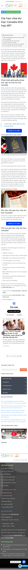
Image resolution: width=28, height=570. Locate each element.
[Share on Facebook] (10, 356)
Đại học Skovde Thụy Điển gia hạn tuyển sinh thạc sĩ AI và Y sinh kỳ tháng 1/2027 (12, 411)
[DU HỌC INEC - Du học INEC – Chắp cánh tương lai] (14, 5)
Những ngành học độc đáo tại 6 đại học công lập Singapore (14, 416)
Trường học (14, 382)
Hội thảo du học (14, 389)
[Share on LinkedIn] (20, 356)
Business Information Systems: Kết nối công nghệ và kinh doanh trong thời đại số (13, 406)
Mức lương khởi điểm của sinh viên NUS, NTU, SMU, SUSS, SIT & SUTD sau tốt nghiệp (13, 402)
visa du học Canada (8, 53)
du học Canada (14, 90)
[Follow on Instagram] (17, 460)
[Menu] (2, 5)
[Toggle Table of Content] (23, 35)
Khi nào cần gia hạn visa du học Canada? (13, 44)
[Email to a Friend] (15, 356)
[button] (24, 562)
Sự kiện (19, 315)
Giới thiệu (14, 392)
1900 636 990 (10, 1)
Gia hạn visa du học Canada (9, 42)
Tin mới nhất (10, 315)
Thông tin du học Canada (13, 12)
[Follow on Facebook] (14, 460)
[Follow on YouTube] (25, 460)
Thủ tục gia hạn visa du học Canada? (12, 45)
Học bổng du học (14, 385)
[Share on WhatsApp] (7, 356)
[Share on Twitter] (12, 356)
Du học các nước (14, 378)
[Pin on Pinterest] (18, 356)
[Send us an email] (23, 460)
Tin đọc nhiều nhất (14, 311)
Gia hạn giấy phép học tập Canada (11, 40)
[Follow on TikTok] (20, 460)
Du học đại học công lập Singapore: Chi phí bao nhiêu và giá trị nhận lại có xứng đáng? (13, 420)
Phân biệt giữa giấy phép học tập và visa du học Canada (13, 38)
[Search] (25, 6)
